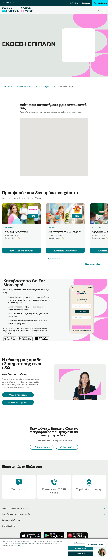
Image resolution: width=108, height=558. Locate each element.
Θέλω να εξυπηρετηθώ (18, 402)
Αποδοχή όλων (80, 553)
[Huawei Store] (77, 535)
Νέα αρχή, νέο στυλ (16, 231)
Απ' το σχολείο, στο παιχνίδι (65, 231)
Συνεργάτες (20, 86)
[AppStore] (30, 535)
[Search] (99, 10)
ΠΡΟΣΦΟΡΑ (9, 227)
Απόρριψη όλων (80, 548)
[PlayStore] (54, 535)
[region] (54, 548)
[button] (48, 258)
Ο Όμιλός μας (85, 3)
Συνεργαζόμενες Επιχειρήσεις (42, 86)
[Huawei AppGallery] (42, 337)
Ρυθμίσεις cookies (80, 543)
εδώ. (19, 545)
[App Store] (10, 337)
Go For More (6, 3)
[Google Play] (26, 337)
